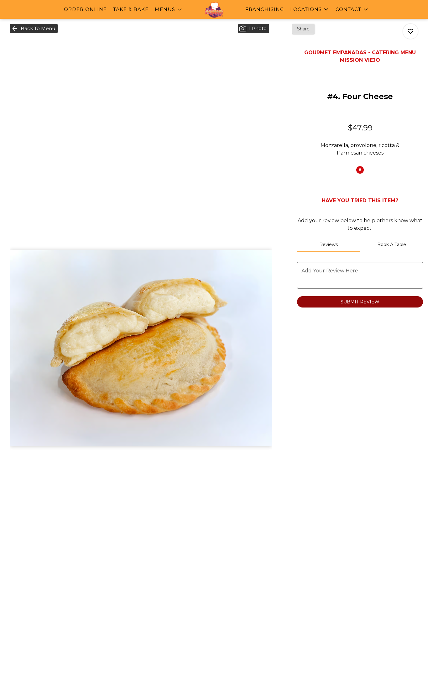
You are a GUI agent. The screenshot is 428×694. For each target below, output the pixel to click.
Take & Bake (131, 9)
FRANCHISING (264, 9)
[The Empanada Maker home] (214, 10)
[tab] (328, 244)
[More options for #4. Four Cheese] (410, 31)
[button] (169, 9)
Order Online (85, 9)
